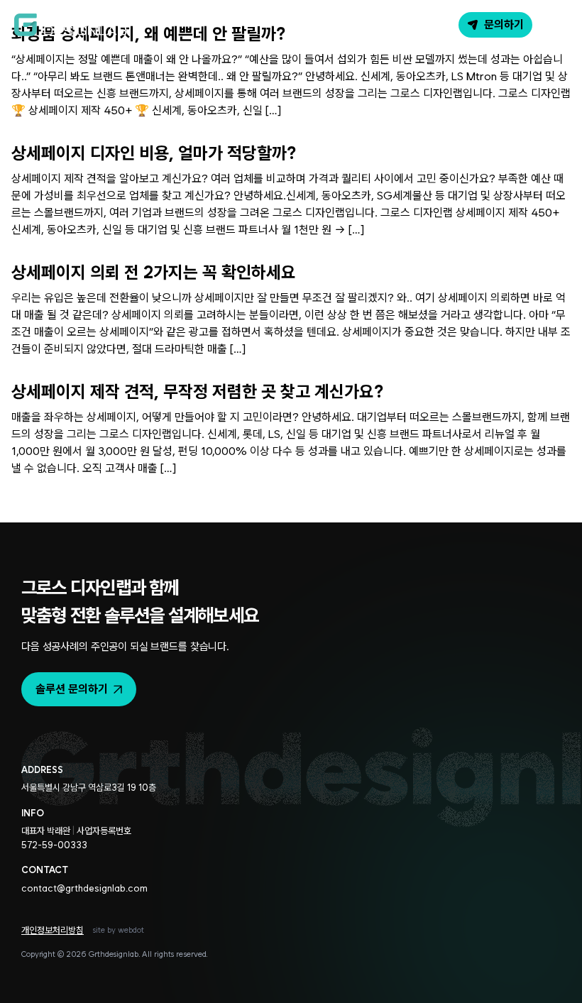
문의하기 (504, 24)
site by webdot (118, 930)
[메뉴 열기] (554, 24)
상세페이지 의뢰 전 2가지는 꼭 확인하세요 (153, 272)
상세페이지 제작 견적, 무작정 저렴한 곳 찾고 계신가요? (197, 391)
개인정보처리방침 (52, 930)
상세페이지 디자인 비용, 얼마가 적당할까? (153, 153)
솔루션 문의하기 (71, 689)
